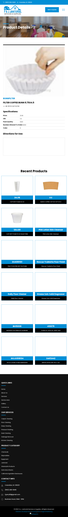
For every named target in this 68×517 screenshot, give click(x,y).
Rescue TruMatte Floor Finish (51, 262)
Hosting (34, 511)
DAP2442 (50, 358)
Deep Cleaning (6, 426)
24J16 (17, 197)
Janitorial (4, 463)
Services (4, 396)
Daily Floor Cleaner (17, 294)
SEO (39, 511)
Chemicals (4, 452)
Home (3, 389)
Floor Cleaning (6, 422)
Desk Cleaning (6, 433)
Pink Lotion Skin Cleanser (51, 229)
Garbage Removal (7, 437)
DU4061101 (17, 262)
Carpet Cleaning (6, 419)
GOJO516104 (17, 358)
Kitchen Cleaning (6, 440)
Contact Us (5, 407)
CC (50, 197)
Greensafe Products (8, 466)
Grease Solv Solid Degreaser (51, 294)
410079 (50, 326)
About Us (4, 393)
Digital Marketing (47, 511)
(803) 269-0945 (10, 2)
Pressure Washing (7, 430)
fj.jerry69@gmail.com (12, 494)
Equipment (4, 459)
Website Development (23, 511)
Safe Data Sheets (7, 470)
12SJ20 (17, 229)
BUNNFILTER (9, 98)
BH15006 (17, 326)
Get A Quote (52, 10)
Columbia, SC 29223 (25, 2)
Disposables (5, 455)
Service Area (5, 400)
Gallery (3, 403)
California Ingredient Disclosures (11, 474)
